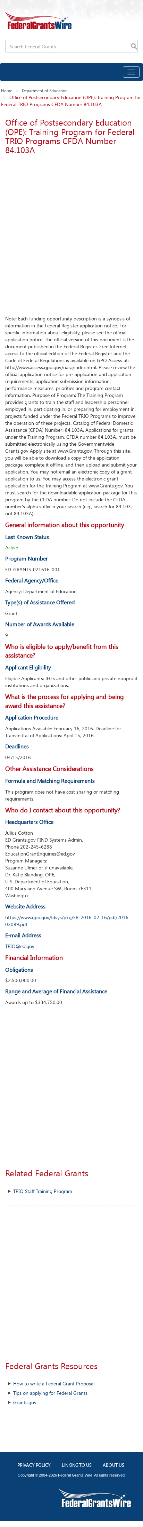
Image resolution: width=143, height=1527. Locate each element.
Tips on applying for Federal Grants (50, 1393)
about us (113, 1465)
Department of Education (45, 90)
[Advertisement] (71, 233)
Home (6, 90)
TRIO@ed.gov (19, 946)
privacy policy (34, 1465)
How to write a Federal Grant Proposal (53, 1383)
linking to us (77, 1465)
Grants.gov (24, 1402)
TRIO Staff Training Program (42, 1191)
